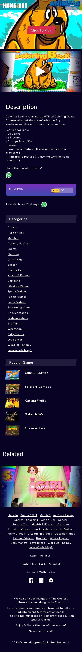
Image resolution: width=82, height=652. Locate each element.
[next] (75, 71)
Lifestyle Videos (18, 286)
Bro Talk (13, 323)
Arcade (12, 227)
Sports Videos (17, 291)
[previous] (6, 71)
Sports (12, 248)
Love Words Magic (20, 350)
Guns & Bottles (36, 373)
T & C (42, 563)
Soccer (12, 264)
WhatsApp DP (17, 328)
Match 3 (13, 238)
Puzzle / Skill (16, 232)
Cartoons (14, 280)
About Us (55, 563)
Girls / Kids (15, 259)
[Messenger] (51, 580)
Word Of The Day (19, 344)
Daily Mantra (16, 334)
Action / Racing (18, 243)
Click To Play (41, 30)
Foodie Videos (17, 296)
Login (34, 555)
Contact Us (28, 563)
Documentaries (18, 312)
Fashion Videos (18, 318)
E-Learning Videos (20, 307)
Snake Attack (35, 428)
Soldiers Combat (38, 386)
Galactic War (35, 414)
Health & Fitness (19, 275)
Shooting (14, 254)
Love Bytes (15, 339)
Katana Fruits (35, 400)
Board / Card (16, 270)
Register (46, 555)
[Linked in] (41, 580)
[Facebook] (31, 580)
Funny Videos (17, 302)
